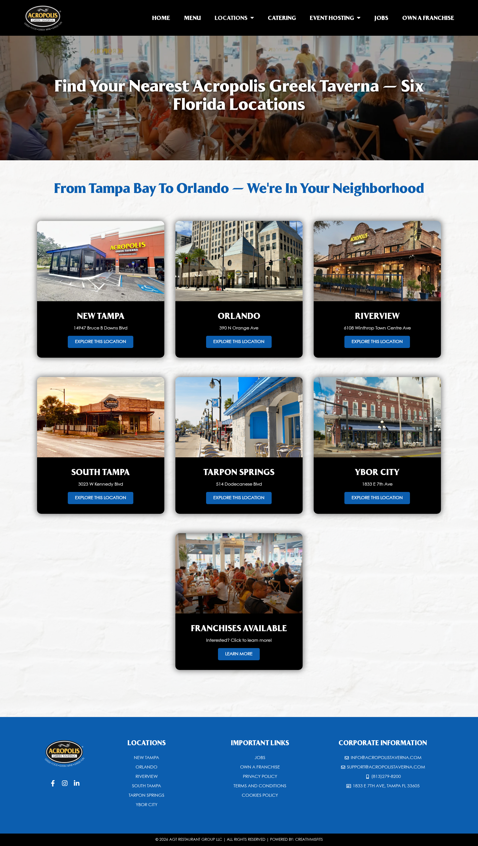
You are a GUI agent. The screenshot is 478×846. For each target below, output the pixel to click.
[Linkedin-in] (77, 783)
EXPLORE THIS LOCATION (100, 342)
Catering (282, 17)
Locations (231, 17)
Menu (192, 17)
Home (161, 17)
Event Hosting (332, 17)
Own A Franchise (428, 17)
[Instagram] (65, 783)
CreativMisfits (309, 840)
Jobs (381, 17)
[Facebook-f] (53, 783)
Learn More (239, 654)
